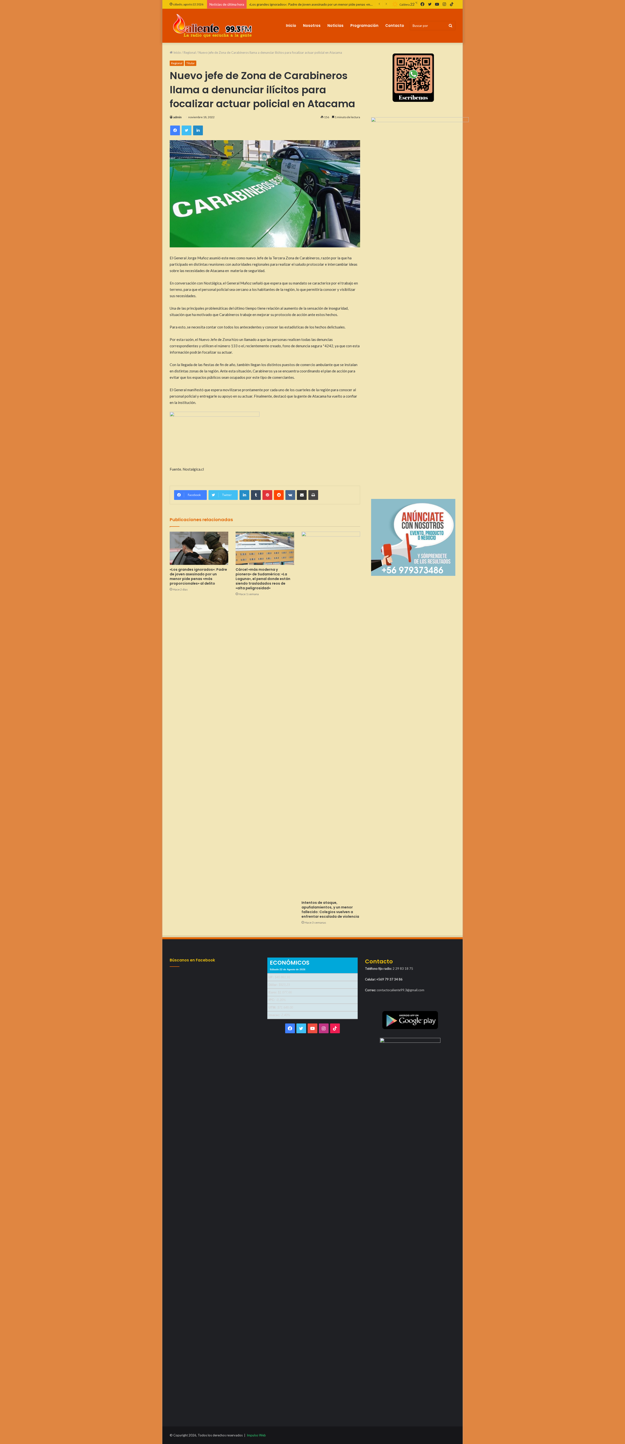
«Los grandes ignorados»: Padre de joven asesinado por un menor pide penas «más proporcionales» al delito (198, 576)
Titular (190, 63)
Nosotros (312, 25)
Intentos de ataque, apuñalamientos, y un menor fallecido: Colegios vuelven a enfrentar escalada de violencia (330, 909)
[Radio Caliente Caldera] (214, 25)
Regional (190, 52)
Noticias (335, 25)
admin (177, 117)
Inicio (291, 25)
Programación (364, 25)
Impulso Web (256, 1435)
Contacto (394, 25)
